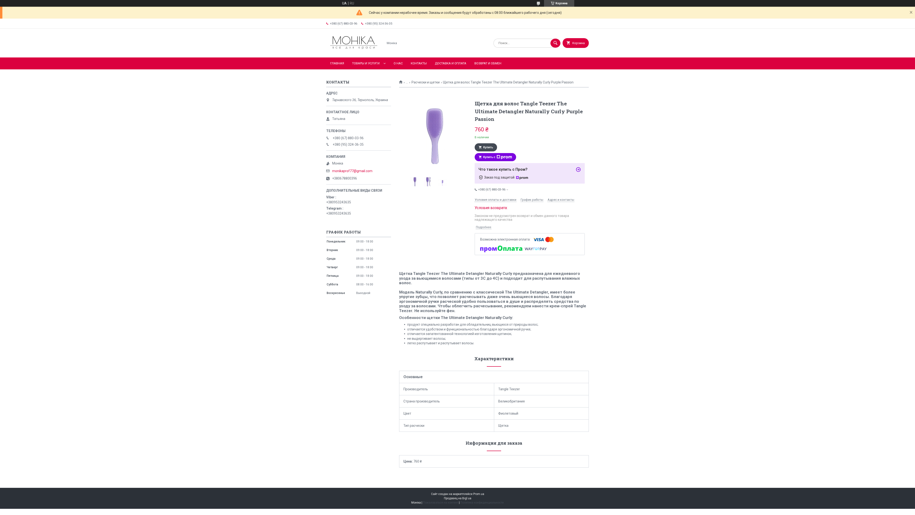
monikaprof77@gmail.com (352, 171)
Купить (488, 147)
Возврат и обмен (487, 63)
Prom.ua (478, 494)
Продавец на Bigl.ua (457, 498)
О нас (398, 63)
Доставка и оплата (450, 63)
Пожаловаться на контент (440, 502)
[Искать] (555, 43)
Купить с (489, 157)
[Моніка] (353, 51)
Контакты (419, 63)
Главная (337, 63)
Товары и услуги (366, 63)
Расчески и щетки (426, 82)
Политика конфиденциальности (482, 502)
